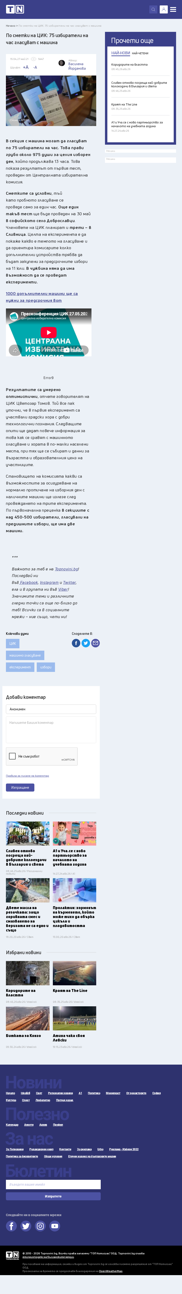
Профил (58, 1124)
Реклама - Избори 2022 (124, 1149)
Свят (39, 1093)
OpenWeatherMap (111, 1271)
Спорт (26, 1100)
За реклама (84, 1149)
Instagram (40, 1226)
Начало (10, 1093)
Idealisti (25, 1093)
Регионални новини (60, 1093)
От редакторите (136, 1093)
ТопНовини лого (15, 9)
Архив (43, 1124)
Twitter (25, 1226)
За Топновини (14, 1149)
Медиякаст (113, 1093)
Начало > (12, 25)
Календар (12, 1124)
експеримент (20, 667)
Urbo (100, 1149)
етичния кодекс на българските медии (48, 1257)
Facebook (11, 1226)
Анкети (28, 1124)
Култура (11, 1100)
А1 (80, 1093)
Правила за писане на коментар (27, 776)
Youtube (54, 1226)
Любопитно (43, 1100)
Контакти (65, 1149)
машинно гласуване (25, 655)
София (156, 1093)
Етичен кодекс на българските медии (92, 1156)
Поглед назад (64, 1100)
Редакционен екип (41, 1149)
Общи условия (53, 1156)
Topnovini (12, 1256)
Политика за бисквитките (22, 1156)
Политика (94, 1093)
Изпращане (20, 787)
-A (35, 67)
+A (25, 67)
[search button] (153, 9)
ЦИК (12, 643)
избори (45, 667)
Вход (164, 9)
